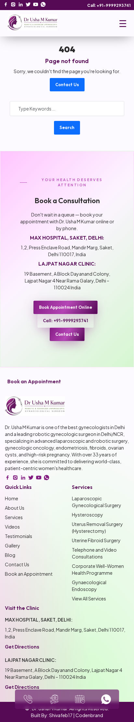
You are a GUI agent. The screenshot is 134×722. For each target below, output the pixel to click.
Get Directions (22, 647)
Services (14, 517)
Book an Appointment (29, 574)
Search (67, 127)
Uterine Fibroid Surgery (96, 540)
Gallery (12, 545)
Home (11, 498)
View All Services (89, 598)
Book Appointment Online (65, 307)
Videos (12, 527)
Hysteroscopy (87, 515)
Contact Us (67, 84)
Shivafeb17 (61, 715)
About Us (14, 508)
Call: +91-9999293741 (109, 5)
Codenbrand (89, 715)
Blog (10, 555)
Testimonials (18, 536)
